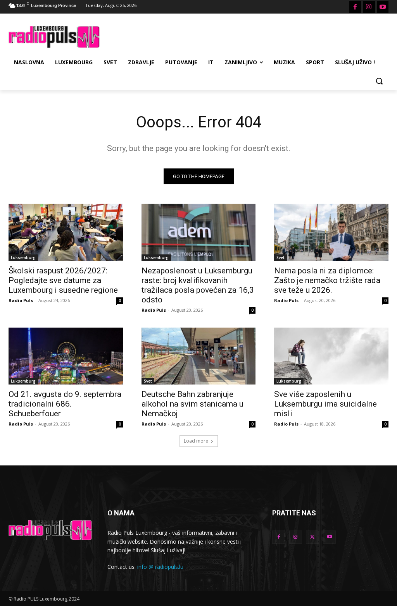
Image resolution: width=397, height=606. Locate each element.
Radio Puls (21, 300)
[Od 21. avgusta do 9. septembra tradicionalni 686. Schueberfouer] (66, 356)
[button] (379, 81)
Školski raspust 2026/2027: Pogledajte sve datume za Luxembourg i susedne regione (63, 280)
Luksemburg (23, 257)
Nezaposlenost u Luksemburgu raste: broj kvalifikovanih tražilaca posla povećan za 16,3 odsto (198, 285)
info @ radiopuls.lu (160, 566)
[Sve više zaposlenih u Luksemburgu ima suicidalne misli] (331, 356)
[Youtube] (382, 7)
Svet (280, 257)
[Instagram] (369, 7)
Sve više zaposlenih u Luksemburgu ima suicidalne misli (325, 404)
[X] (312, 537)
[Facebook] (355, 7)
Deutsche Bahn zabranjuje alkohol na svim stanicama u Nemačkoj (192, 404)
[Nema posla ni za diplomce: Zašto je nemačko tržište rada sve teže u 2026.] (331, 232)
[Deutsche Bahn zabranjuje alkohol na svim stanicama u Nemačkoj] (199, 356)
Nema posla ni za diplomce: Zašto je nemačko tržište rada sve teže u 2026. (327, 280)
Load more (196, 441)
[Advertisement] (190, 36)
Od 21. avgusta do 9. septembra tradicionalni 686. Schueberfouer (65, 404)
